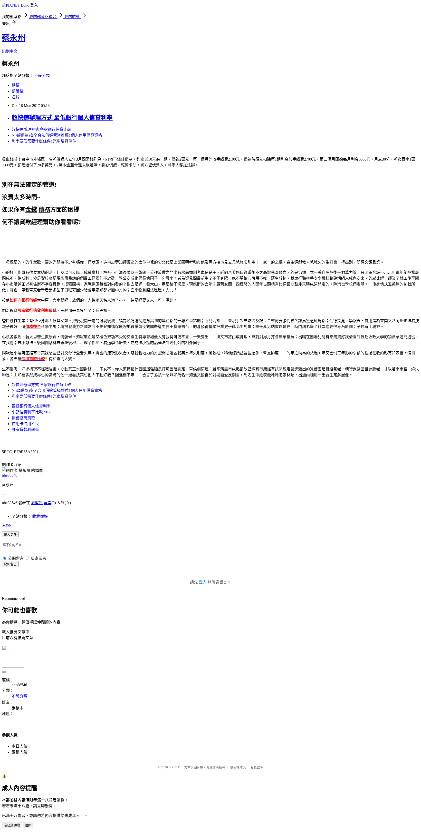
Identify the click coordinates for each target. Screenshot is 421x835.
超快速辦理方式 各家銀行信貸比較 (41, 129)
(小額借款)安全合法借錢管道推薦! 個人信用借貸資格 (57, 135)
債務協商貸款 (23, 418)
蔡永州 (13, 37)
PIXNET (174, 767)
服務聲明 (256, 767)
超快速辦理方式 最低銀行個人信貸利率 (62, 117)
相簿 (15, 85)
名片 (15, 97)
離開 (28, 825)
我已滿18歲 (12, 825)
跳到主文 (10, 51)
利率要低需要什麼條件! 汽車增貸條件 (44, 141)
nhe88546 (9, 475)
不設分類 (42, 75)
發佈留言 (10, 564)
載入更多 (10, 534)
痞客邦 (37, 503)
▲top (6, 525)
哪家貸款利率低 (25, 430)
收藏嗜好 (40, 516)
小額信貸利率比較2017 (31, 412)
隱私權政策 (238, 767)
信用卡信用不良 (25, 424)
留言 (47, 503)
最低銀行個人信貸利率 (31, 406)
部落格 (17, 91)
